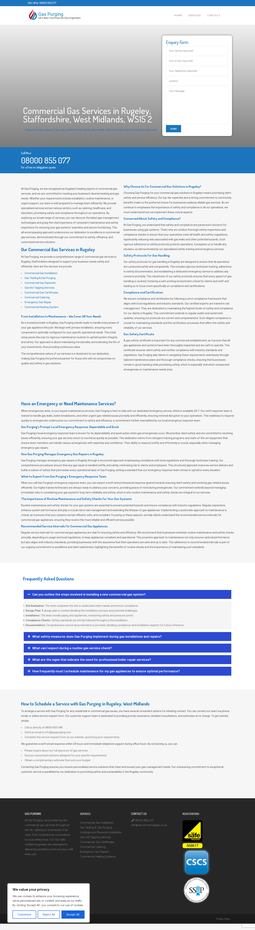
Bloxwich (151, 129)
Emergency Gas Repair (38, 302)
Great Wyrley (83, 129)
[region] (48, 903)
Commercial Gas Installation (41, 273)
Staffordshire (125, 129)
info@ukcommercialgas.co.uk (149, 825)
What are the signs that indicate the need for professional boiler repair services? (91, 659)
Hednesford (32, 129)
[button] (127, 594)
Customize (24, 914)
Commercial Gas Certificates (41, 292)
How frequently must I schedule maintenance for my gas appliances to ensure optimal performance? (106, 671)
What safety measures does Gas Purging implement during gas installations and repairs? (97, 636)
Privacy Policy (223, 919)
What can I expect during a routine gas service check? (72, 648)
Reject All (49, 914)
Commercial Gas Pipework (40, 282)
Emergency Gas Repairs (94, 851)
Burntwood (46, 129)
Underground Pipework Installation (101, 832)
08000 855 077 (47, 2)
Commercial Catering (37, 297)
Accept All (73, 914)
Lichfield (70, 129)
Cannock (59, 129)
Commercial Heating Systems (98, 856)
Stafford (110, 129)
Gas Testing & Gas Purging (40, 278)
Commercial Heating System (41, 307)
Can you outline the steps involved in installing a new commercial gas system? (89, 594)
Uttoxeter (139, 129)
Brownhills (98, 129)
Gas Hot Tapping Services (40, 287)
